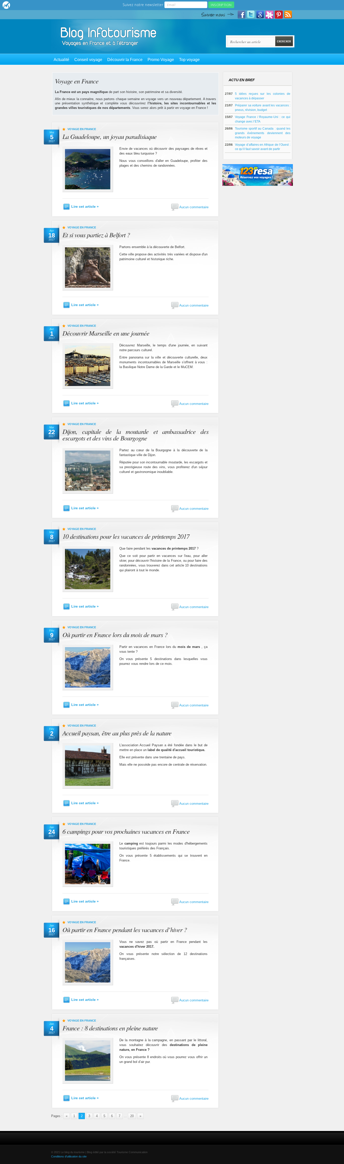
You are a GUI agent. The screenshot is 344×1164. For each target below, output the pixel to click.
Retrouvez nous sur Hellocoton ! (269, 15)
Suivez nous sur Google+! (260, 15)
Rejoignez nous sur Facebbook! (241, 15)
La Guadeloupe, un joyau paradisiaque (109, 136)
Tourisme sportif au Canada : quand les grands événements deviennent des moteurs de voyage (262, 133)
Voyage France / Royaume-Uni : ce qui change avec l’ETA (262, 119)
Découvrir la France (125, 59)
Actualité (61, 59)
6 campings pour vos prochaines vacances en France (126, 831)
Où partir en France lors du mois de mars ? (114, 634)
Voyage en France (81, 129)
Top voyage (189, 59)
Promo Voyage (161, 59)
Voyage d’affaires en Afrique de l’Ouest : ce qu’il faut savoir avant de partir (262, 147)
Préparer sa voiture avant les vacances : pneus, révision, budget (262, 107)
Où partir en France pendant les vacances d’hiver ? (124, 929)
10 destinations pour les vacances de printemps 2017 (125, 536)
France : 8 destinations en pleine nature (110, 1027)
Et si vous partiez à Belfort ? (96, 234)
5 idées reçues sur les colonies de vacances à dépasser (262, 96)
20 (132, 1116)
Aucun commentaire (194, 207)
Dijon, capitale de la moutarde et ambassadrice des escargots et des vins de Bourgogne (135, 434)
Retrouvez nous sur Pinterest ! (279, 15)
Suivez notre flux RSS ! (288, 15)
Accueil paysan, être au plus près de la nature (116, 732)
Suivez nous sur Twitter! (251, 15)
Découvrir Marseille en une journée (105, 333)
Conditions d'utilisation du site (69, 1156)
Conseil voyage (88, 59)
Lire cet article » (85, 206)
